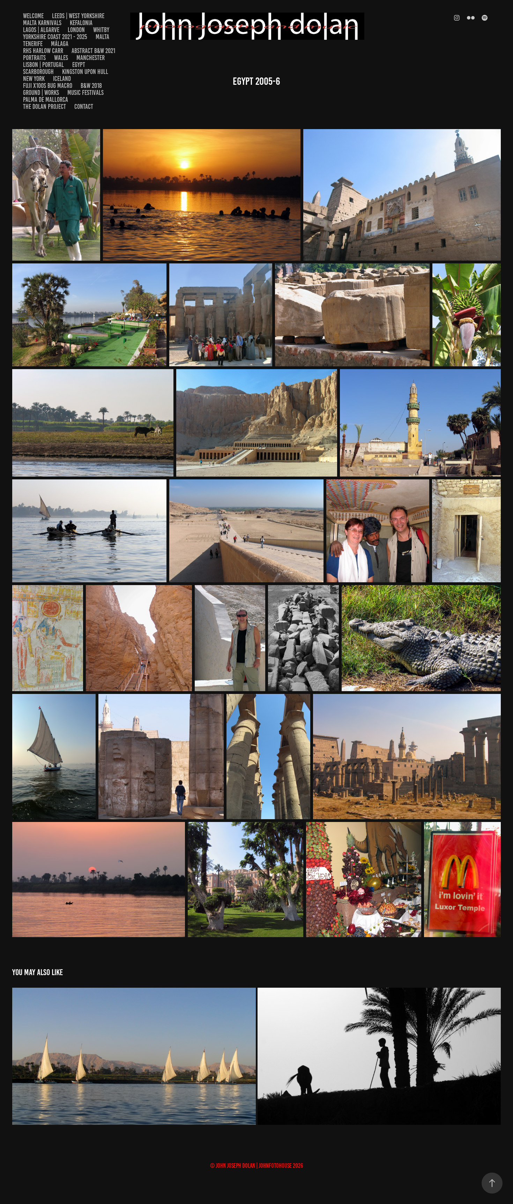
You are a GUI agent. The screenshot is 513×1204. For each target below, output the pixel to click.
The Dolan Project (44, 106)
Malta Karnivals (42, 23)
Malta (102, 36)
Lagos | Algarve (41, 29)
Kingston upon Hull (85, 71)
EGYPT (78, 64)
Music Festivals (85, 92)
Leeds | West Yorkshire (78, 16)
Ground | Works (41, 92)
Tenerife (33, 43)
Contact (83, 106)
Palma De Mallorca (45, 99)
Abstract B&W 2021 (93, 50)
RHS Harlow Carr (43, 50)
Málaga (59, 43)
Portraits (34, 57)
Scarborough (38, 71)
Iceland (62, 78)
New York (34, 78)
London (76, 29)
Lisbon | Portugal (43, 64)
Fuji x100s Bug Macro (47, 85)
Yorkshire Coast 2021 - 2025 (55, 36)
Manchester (90, 57)
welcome (33, 16)
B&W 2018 (91, 85)
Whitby (101, 29)
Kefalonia (81, 23)
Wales (61, 57)
